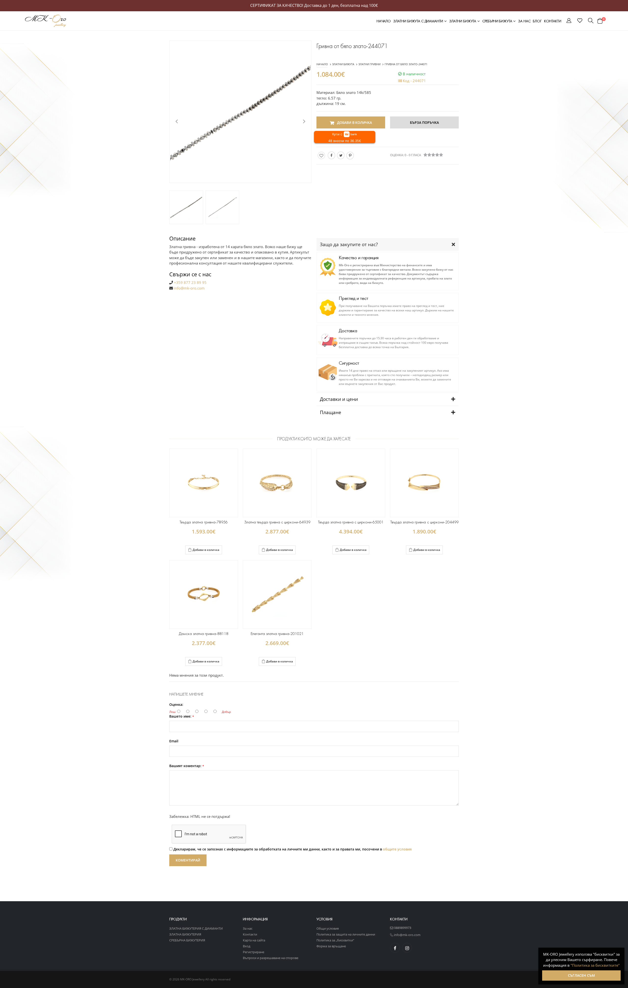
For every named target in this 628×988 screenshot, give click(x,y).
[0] (600, 20)
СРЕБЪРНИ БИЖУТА (497, 21)
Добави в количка (206, 550)
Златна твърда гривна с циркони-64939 (277, 522)
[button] (569, 21)
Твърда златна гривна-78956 (203, 522)
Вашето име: (181, 716)
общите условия (397, 849)
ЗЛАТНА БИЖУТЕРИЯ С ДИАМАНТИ (196, 928)
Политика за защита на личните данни (345, 934)
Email (173, 741)
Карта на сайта (254, 940)
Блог (537, 21)
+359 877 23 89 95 (190, 282)
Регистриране (253, 952)
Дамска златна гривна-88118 (203, 633)
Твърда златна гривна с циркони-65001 (351, 522)
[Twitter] (340, 155)
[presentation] (176, 121)
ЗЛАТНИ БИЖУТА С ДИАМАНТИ (418, 21)
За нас (524, 21)
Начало (384, 21)
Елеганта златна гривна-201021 (277, 633)
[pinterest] (350, 155)
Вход (246, 946)
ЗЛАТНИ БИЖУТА (463, 21)
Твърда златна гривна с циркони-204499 (424, 522)
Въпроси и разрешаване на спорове (270, 958)
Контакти (552, 21)
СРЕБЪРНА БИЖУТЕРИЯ (187, 940)
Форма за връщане (331, 946)
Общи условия (327, 928)
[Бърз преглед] (210, 550)
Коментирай (188, 860)
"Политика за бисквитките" (595, 965)
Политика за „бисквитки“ (335, 940)
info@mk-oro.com (189, 288)
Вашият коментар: (186, 766)
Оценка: (176, 704)
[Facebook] (331, 155)
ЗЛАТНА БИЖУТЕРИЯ (185, 934)
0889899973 (402, 927)
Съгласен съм (581, 975)
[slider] (433, 155)
